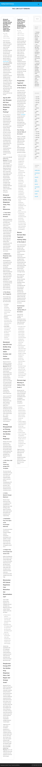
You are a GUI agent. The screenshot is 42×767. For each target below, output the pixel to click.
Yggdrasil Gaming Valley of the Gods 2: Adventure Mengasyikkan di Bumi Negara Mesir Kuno (21, 24)
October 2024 (36, 157)
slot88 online (37, 170)
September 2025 (37, 125)
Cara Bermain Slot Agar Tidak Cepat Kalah (37, 46)
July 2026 (37, 96)
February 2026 (37, 108)
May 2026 (37, 100)
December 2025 (37, 115)
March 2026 (36, 105)
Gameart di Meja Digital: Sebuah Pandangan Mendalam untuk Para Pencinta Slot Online (37, 68)
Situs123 (36, 177)
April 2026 (37, 102)
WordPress (18, 765)
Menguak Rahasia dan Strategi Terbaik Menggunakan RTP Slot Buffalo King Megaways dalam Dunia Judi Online (7, 25)
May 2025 (37, 135)
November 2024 (37, 154)
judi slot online (6, 61)
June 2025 (37, 133)
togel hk (36, 184)
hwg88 (36, 193)
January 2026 (36, 112)
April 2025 (37, 137)
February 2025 (37, 143)
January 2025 (36, 147)
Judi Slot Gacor (21, 33)
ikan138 (36, 196)
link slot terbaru (7, 38)
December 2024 (37, 150)
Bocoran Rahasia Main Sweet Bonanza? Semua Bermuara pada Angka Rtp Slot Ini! (37, 80)
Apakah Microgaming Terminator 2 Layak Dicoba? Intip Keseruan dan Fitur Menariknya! (37, 56)
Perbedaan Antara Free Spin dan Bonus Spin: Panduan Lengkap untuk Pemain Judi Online (37, 37)
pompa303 (37, 191)
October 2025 (36, 122)
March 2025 (36, 140)
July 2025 (37, 131)
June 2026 (37, 98)
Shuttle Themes (8, 765)
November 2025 (37, 119)
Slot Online (23, 114)
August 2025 (36, 129)
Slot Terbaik (7, 36)
